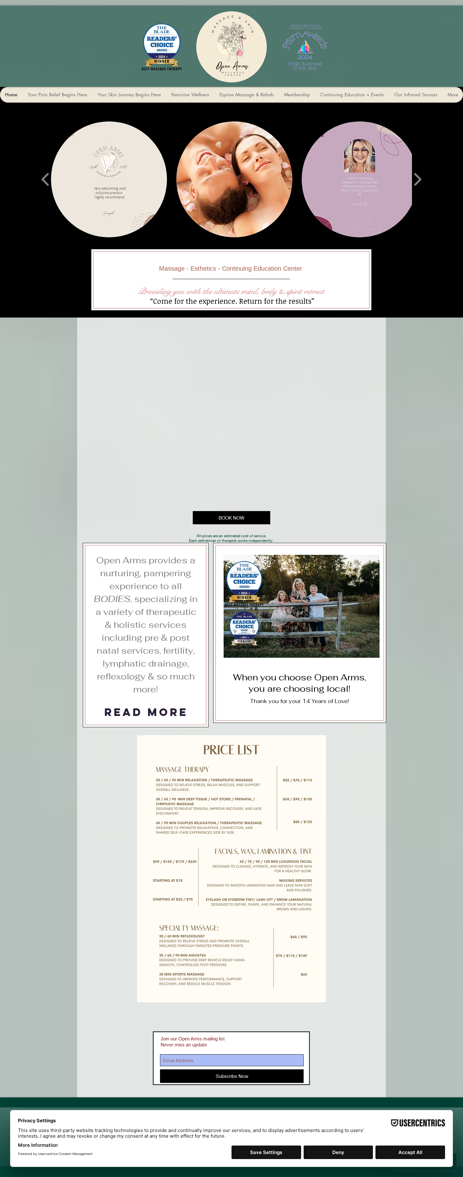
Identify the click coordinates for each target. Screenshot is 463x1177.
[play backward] (45, 179)
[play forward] (417, 179)
